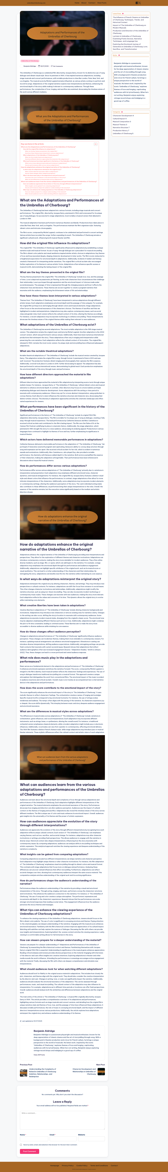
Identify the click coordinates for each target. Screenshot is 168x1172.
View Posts (101, 3)
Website (81, 1135)
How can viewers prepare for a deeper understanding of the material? (45, 192)
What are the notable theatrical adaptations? (38, 157)
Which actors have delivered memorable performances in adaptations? (46, 163)
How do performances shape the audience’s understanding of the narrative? (47, 187)
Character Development (122, 116)
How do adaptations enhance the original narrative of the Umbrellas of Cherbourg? (50, 167)
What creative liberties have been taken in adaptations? (41, 171)
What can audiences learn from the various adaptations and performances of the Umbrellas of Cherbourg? (59, 181)
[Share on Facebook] (137, 3)
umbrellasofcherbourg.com (36, 3)
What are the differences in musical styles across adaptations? (44, 179)
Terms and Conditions (99, 1165)
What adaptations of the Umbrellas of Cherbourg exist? (41, 155)
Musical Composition (121, 122)
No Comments (58, 66)
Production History (120, 130)
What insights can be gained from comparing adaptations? (42, 186)
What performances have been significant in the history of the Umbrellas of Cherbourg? (51, 161)
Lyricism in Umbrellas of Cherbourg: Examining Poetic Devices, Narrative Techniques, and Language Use (127, 38)
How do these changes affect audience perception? (40, 173)
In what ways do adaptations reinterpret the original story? (42, 169)
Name (23, 1135)
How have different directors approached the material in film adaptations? (47, 159)
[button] (39, 1055)
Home (77, 3)
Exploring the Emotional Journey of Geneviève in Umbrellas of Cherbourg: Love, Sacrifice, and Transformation (130, 46)
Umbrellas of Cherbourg (29, 61)
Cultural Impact (119, 119)
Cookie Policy (81, 1165)
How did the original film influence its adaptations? (39, 149)
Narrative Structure (120, 127)
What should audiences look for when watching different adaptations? (46, 194)
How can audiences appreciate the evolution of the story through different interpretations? (52, 184)
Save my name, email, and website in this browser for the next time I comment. (50, 1145)
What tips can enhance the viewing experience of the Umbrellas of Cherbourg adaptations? (52, 190)
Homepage (54, 1165)
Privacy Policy (68, 1165)
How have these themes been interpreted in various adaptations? (44, 153)
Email (53, 1135)
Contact (91, 3)
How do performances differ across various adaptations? (42, 165)
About (83, 3)
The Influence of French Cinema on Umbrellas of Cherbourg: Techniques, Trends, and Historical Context (131, 19)
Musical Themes (119, 125)
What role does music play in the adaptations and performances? (44, 175)
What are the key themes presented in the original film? (41, 151)
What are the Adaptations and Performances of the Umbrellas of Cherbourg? (48, 147)
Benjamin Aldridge (44, 1030)
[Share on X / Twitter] (140, 3)
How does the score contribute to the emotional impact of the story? (45, 177)
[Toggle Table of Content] (94, 144)
